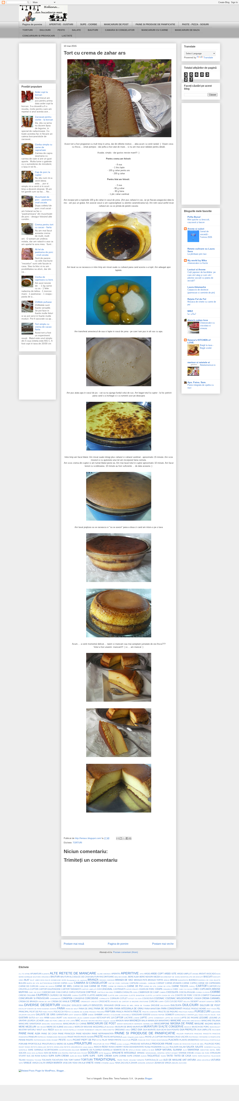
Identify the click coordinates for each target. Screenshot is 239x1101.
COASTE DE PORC (184, 995)
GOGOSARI (137, 1014)
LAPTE (143, 1017)
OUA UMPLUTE (204, 1030)
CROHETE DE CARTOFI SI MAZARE (124, 1001)
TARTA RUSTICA (204, 1056)
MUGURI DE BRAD (124, 1027)
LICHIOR (40, 1021)
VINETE (90, 1063)
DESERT (195, 1001)
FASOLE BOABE (198, 1008)
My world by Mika (197, 260)
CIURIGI (75, 995)
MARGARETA (128, 1024)
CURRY (161, 1001)
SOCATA (22, 1053)
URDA (199, 1060)
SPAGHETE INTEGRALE (124, 1053)
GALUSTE (31, 1015)
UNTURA (191, 1060)
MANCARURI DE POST (116, 24)
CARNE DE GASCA (46, 986)
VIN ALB (81, 1063)
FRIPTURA (110, 1011)
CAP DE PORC (114, 983)
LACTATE (67, 35)
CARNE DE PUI (134, 986)
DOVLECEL (97, 1005)
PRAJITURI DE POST (101, 1044)
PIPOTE (117, 1040)
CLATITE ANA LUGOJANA (118, 995)
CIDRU (135, 992)
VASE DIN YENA (70, 1063)
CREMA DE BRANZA (28, 1001)
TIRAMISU (30, 1060)
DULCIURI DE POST (210, 1005)
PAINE (23, 1033)
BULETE (217, 980)
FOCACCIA (59, 1012)
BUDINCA (193, 980)
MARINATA (138, 1024)
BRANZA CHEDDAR (107, 980)
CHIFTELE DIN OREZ (105, 992)
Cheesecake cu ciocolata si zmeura (207, 326)
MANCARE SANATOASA (30, 1024)
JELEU (79, 1018)
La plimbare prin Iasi (196, 254)
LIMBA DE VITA (64, 1021)
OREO (127, 1030)
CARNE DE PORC (98, 986)
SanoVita (216, 1047)
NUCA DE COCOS (62, 1030)
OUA (140, 1029)
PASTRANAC (194, 1037)
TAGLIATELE (153, 1056)
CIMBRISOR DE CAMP (148, 992)
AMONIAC (107, 974)
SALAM (182, 1047)
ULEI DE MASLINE (172, 1060)
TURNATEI (140, 1060)
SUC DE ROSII (33, 1056)
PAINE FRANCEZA (66, 1033)
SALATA (190, 1047)
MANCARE (176, 1020)
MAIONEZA (135, 1020)
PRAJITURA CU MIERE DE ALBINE (58, 1044)
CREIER (197, 998)
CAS (99, 989)
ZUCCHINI (182, 1063)
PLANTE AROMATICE (189, 1040)
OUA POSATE (173, 1030)
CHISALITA (127, 992)
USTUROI (215, 1060)
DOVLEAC (66, 1005)
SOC (218, 1050)
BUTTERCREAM (46, 983)
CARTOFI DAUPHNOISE (50, 989)
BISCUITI (208, 977)
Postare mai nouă (74, 943)
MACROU (98, 1021)
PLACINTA (173, 1040)
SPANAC (141, 1053)
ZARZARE (141, 1063)
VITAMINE (105, 1063)
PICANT (77, 1040)
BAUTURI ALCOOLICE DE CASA (75, 977)
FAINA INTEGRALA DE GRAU (129, 1008)
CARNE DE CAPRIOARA (209, 983)
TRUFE (119, 1060)
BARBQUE (28, 977)
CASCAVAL (107, 989)
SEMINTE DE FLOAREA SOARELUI (96, 1050)
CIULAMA (31, 995)
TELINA (22, 1060)
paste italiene (139, 1037)
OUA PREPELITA (188, 1029)
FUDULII (191, 1012)
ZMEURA (175, 1063)
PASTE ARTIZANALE (113, 1037)
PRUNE (169, 1044)
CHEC (175, 989)
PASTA (77, 1037)
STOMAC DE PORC (202, 1053)
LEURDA (31, 1021)
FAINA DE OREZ (86, 1008)
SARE (30, 1050)
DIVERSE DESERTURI (42, 1005)
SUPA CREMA (62, 1056)
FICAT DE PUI (35, 1012)
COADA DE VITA (167, 995)
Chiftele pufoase (43, 302)
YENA (117, 1063)
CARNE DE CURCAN (28, 986)
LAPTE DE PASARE (189, 1018)
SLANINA (177, 1050)
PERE (48, 1040)
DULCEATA (176, 1005)
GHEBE (91, 1015)
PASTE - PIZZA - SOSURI (195, 24)
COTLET (123, 998)
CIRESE (22, 995)
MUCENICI (110, 1027)
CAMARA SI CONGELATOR (119, 30)
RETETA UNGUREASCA (73, 1047)
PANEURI (32, 1037)
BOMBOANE (56, 980)
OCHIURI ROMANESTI (85, 1030)
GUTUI (32, 1018)
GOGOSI (146, 1014)
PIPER (111, 1040)
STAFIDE (182, 1053)
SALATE (76, 30)
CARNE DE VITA (149, 986)
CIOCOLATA (172, 992)
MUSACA (187, 1027)
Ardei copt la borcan (41, 93)
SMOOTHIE (204, 1050)
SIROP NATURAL (163, 1050)
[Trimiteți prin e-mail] (117, 838)
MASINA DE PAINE (182, 1023)
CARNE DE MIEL (63, 986)
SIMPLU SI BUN (148, 1050)
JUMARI (86, 1018)
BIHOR (183, 977)
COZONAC (159, 998)
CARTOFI (201, 986)
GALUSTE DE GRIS (45, 1014)
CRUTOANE (143, 1001)
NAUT (39, 1030)
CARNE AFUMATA (173, 983)
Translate (208, 57)
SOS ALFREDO (37, 1053)
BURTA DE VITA (33, 983)
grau (196, 1015)
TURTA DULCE (151, 1060)
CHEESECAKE (48, 992)
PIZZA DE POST (144, 1040)
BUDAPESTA (183, 980)
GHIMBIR (98, 1014)
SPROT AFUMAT (171, 1053)
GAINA (217, 1012)
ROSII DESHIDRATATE (133, 1047)
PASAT (70, 1037)
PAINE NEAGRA (83, 1033)
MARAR (120, 1024)
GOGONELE (126, 1015)
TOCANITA (46, 1060)
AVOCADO (211, 974)
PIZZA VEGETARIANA (159, 1040)
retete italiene (88, 1047)
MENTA (217, 1024)
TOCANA (37, 1060)
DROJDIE (155, 1005)
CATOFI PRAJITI (132, 989)
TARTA (194, 1056)
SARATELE (23, 1050)
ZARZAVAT (150, 1063)
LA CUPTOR (117, 1017)
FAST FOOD (211, 1009)
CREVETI (94, 1001)
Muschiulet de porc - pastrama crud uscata (43, 200)
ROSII (105, 1047)
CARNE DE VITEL (164, 986)
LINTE (72, 1021)
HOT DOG (39, 1018)
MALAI (144, 1021)
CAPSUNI (134, 983)
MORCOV (79, 1027)
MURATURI (138, 1027)
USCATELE (206, 1060)
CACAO (56, 983)
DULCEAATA (165, 1005)
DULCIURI (45, 30)
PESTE (61, 30)
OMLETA (98, 1030)
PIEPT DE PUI (88, 1040)
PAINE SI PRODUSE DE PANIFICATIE (155, 24)
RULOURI (174, 1047)
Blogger (148, 1078)
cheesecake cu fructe (197, 263)
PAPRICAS (42, 1037)
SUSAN (143, 1056)
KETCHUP (101, 1018)
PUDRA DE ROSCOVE (182, 1044)
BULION (22, 983)
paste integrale (128, 1037)
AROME (195, 974)
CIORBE (215, 992)
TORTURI (27, 30)
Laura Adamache (196, 287)
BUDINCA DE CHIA (205, 980)
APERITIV (115, 974)
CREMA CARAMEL (211, 998)
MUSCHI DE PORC (200, 1027)
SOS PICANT (82, 1053)
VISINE (97, 1063)
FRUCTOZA (183, 1012)
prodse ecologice (123, 1044)
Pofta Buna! (194, 217)
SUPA (51, 1056)
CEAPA (158, 989)
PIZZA (134, 1040)
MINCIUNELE (69, 1027)
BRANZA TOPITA (155, 980)
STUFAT (22, 1056)
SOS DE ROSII (50, 1053)
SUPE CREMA (133, 1056)
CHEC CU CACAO (186, 989)
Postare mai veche (163, 943)
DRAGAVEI (109, 1005)
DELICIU (186, 1001)
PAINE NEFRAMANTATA (103, 1033)
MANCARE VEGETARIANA (52, 1024)
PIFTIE (98, 1040)
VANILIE (27, 1063)
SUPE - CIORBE (88, 24)
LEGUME (203, 1017)
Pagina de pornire (32, 24)
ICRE (65, 1018)
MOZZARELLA (99, 1027)
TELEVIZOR (215, 1056)
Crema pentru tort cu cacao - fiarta (44, 226)
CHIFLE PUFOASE (77, 992)
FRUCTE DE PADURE (168, 1012)
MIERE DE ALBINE (54, 1027)
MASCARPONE (161, 1023)
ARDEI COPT (157, 973)
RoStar (148, 1047)
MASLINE (199, 1023)
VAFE (21, 1063)
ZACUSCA (125, 1063)
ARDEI (147, 974)
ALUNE (100, 974)
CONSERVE (78, 998)
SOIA (29, 1053)
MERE (22, 1027)
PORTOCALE (215, 1040)
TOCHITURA (57, 1060)
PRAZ (113, 1044)
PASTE (98, 1036)
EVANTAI (53, 1009)
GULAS (207, 1015)
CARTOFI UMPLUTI (88, 989)
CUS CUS (169, 1001)
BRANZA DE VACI (124, 980)
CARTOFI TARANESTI (71, 989)
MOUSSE (88, 1027)
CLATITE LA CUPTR (153, 995)
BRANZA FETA (140, 980)
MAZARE (209, 1024)
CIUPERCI (42, 995)
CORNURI (114, 998)
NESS (45, 1030)
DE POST (178, 1001)
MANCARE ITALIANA (210, 1021)
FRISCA (119, 1012)
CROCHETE (104, 1001)
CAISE (70, 983)
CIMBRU (162, 992)
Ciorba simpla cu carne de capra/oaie (43, 147)
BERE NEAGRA (146, 977)
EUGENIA (45, 1009)
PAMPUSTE (189, 1034)
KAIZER (93, 1018)
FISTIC (50, 1012)
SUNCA (44, 1056)
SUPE (86, 1056)
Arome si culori (195, 228)
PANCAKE (198, 1034)
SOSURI (93, 1052)
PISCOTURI (126, 1040)
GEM (84, 1014)
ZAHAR (134, 1063)
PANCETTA (207, 1034)
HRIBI (46, 1018)
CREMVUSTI (85, 1001)
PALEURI (180, 1034)
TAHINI (163, 1056)
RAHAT (21, 1047)
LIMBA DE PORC (50, 1021)
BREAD (167, 980)
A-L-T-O (21, 974)
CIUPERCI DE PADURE (60, 995)
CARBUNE (152, 983)
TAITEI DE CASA (182, 1056)
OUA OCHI (161, 1030)
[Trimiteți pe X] (124, 838)
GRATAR (190, 1015)
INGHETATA (72, 1018)
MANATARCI (164, 1021)
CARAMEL (143, 983)
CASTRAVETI (119, 989)
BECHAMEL (123, 977)
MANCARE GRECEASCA (191, 1021)
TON (66, 1060)
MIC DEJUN (41, 1027)
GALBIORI (23, 1015)
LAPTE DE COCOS (172, 1018)
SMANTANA (193, 1050)
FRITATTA (128, 1012)
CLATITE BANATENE (137, 995)
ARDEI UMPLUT (184, 974)
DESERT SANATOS (206, 1001)
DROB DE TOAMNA (142, 1005)
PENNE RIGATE (26, 1040)
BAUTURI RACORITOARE (102, 977)
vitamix (111, 1063)
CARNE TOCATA (180, 986)
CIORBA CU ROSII (203, 992)
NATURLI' (31, 1030)
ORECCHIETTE (108, 1030)
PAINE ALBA (33, 1033)
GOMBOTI (169, 1014)
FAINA (61, 1008)
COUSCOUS (148, 998)
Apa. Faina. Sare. (196, 382)
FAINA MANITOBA (152, 1008)
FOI (65, 1012)
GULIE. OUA (215, 1015)
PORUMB (23, 1044)
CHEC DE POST (35, 992)
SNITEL (212, 1050)
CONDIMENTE (55, 998)
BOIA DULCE (45, 980)
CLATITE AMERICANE (97, 995)
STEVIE (190, 1053)
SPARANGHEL (151, 1053)
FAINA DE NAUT (72, 1009)
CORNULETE (104, 998)
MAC (77, 1020)
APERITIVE (130, 973)
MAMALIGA (153, 1021)
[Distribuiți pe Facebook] (127, 838)
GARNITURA (62, 1014)
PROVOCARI (158, 1044)
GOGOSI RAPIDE (158, 1015)
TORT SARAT (74, 1060)
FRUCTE (137, 1011)
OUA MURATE (149, 1030)
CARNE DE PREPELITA (117, 986)
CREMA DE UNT (44, 1001)
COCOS (196, 995)
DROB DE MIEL (127, 1005)
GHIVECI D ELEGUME (112, 1015)
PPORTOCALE (34, 1044)
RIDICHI (97, 1047)
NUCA (51, 1029)
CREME (75, 1001)
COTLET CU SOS (134, 998)
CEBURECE (167, 989)
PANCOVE (216, 1034)
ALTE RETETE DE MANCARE (73, 973)
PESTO (69, 1040)
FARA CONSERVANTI (171, 1008)
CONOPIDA (67, 998)
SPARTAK (161, 1053)
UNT (184, 1060)
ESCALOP (23, 1009)
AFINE (27, 974)
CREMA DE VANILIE (60, 1001)
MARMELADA (148, 1024)
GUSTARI (23, 1017)
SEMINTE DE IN (120, 1050)
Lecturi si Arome (196, 269)
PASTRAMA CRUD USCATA (175, 1037)
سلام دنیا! (191, 314)
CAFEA (64, 983)
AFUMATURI (35, 974)
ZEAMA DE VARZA (162, 1063)
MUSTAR (23, 1030)
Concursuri (215, 995)
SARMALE (39, 1050)
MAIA (126, 1021)
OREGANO (120, 1030)
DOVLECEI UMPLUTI (81, 1005)
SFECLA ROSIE (135, 1050)
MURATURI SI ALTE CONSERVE (163, 1026)
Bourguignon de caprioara (77, 980)
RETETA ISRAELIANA (55, 1047)
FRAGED (92, 1012)
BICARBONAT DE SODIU (170, 977)
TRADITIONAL (104, 1059)
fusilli (213, 1012)
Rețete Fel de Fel (196, 299)
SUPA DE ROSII (76, 1056)
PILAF (104, 1040)
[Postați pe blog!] (120, 838)
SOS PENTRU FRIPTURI (67, 1053)
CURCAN (153, 1001)
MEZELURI (31, 1027)
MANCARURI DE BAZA (187, 30)
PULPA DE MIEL (197, 1044)
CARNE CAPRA (189, 983)
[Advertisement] (37, 61)
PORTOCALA (204, 1040)
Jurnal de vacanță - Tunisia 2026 (206, 234)
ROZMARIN (156, 1047)
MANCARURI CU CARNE (154, 30)
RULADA (165, 1047)
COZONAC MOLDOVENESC (179, 998)
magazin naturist (109, 1021)
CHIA (58, 992)
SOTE (101, 1053)
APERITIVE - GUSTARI (61, 24)
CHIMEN (118, 992)
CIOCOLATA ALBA (187, 992)
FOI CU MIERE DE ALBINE (78, 1012)
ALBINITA (45, 974)
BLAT (26, 980)
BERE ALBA (133, 977)
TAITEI (169, 1056)
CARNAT (160, 983)
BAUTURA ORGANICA (41, 977)
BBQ (116, 977)
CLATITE (82, 995)
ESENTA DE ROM (34, 1009)
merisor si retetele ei (198, 362)
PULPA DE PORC (212, 1044)
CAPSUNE (125, 983)
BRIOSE (174, 980)
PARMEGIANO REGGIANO (56, 1037)
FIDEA (45, 1012)
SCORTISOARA (51, 1050)
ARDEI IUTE (170, 973)
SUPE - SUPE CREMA (100, 1056)
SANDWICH (208, 1047)
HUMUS (53, 1018)
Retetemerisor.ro (207, 365)
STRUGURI (215, 1053)
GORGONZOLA (181, 1015)
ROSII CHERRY (116, 1047)
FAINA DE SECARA (103, 1008)
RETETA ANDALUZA (38, 1047)
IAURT (59, 1018)
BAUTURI (93, 30)
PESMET (54, 1040)
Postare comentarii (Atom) (125, 952)
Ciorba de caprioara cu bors (44, 278)
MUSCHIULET (215, 1027)
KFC (109, 1018)
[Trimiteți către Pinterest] (130, 838)
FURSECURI (202, 1011)
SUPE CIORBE (119, 1056)
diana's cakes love (197, 320)
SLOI (185, 1050)
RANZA (27, 1047)
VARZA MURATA (54, 1063)
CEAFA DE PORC (147, 989)
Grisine (201, 1015)
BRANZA (93, 979)
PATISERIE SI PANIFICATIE (209, 1037)
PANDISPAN (23, 1037)
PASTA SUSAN (87, 1037)
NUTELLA (73, 1030)
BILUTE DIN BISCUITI (194, 977)
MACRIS (91, 1021)
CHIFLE (64, 992)
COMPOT (205, 995)
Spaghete (107, 1053)
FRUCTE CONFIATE (149, 1012)
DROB (117, 1005)
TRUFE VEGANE (129, 1060)
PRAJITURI (83, 1043)
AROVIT (202, 974)
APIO (142, 974)
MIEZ (190, 311)
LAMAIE (136, 1018)
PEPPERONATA (40, 1040)
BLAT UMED (35, 980)
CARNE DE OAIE (80, 986)
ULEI (161, 1060)
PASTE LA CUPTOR (154, 1037)
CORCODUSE (91, 998)
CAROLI (192, 986)
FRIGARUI (100, 1012)
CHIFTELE (91, 992)
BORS (64, 980)
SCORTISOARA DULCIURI (69, 1050)
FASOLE (187, 1008)
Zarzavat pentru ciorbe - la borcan (44, 118)
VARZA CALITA (39, 1063)
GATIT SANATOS (75, 1015)
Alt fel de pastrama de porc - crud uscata (44, 252)
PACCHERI (216, 1030)
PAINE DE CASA (49, 1033)
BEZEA (157, 977)
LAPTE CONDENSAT (156, 1018)
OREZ (134, 1029)
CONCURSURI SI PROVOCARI (38, 35)
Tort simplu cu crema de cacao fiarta (43, 327)
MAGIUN (120, 1021)
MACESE (84, 1021)
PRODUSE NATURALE (140, 1044)
